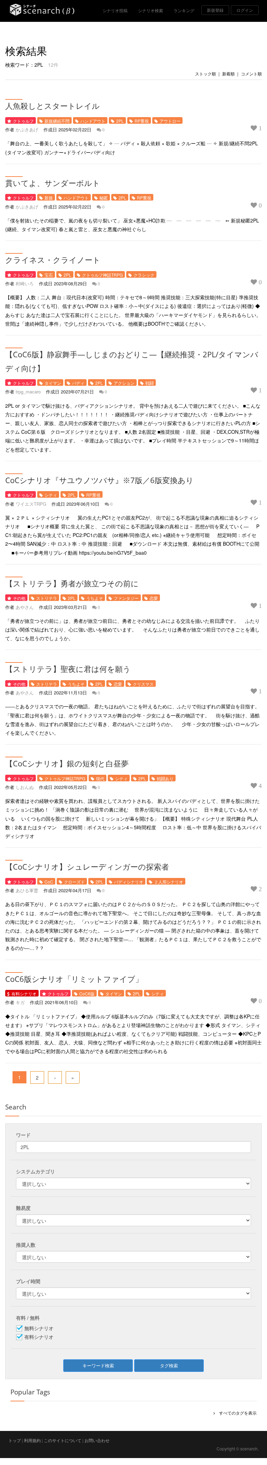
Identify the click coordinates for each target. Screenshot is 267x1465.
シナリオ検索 (150, 10)
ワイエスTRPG (31, 503)
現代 (100, 778)
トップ (14, 1440)
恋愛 (153, 598)
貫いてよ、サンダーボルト (52, 183)
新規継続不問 (57, 121)
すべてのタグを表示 (236, 1413)
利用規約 (32, 1440)
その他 (19, 598)
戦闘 (149, 383)
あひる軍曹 (27, 890)
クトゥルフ (23, 121)
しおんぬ (25, 787)
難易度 (23, 1207)
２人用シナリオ (168, 882)
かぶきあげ (27, 129)
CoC (48, 882)
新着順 (228, 73)
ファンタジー (126, 598)
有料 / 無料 (28, 1317)
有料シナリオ (24, 993)
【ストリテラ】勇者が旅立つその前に (72, 583)
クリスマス (143, 684)
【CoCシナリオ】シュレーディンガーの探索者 (87, 866)
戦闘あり (165, 778)
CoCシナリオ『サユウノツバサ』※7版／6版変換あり (99, 480)
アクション (124, 383)
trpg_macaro (28, 391)
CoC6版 (87, 993)
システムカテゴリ (35, 1171)
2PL (120, 121)
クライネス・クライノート (52, 259)
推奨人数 (25, 1244)
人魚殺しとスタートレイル (52, 105)
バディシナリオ (128, 882)
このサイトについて (62, 1440)
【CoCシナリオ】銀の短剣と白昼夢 (67, 763)
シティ (50, 495)
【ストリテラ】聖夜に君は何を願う (68, 669)
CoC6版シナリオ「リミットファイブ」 (74, 979)
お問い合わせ (97, 1440)
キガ (20, 1002)
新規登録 (215, 10)
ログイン (244, 10)
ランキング (183, 10)
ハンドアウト (92, 121)
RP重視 (142, 121)
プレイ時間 (28, 1281)
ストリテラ (46, 598)
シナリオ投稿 (115, 10)
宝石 (48, 275)
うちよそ (94, 598)
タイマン (52, 383)
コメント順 (251, 73)
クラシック (144, 275)
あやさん (25, 607)
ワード (23, 1134)
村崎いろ (25, 283)
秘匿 (103, 198)
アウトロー (170, 121)
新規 (48, 198)
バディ (78, 383)
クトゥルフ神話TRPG (102, 275)
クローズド (74, 882)
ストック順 (205, 73)
